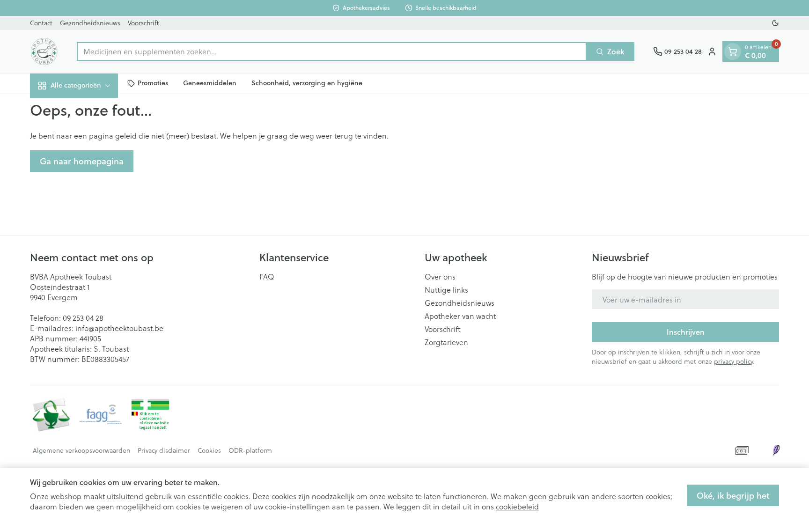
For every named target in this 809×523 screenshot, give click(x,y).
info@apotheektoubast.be (119, 328)
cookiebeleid (517, 506)
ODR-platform (250, 450)
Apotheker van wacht (460, 316)
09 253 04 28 (83, 317)
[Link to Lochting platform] (776, 450)
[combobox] (332, 51)
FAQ (266, 277)
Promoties (153, 83)
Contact (41, 23)
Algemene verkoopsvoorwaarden (81, 450)
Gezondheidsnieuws (90, 23)
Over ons (440, 277)
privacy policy (733, 361)
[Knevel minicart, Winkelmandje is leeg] (732, 51)
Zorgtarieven (446, 342)
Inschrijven (686, 331)
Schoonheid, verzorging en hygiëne (306, 83)
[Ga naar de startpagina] (44, 51)
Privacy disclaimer (164, 450)
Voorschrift (143, 23)
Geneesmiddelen (209, 83)
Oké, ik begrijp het (733, 495)
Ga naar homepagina (82, 161)
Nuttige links (446, 290)
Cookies (209, 450)
